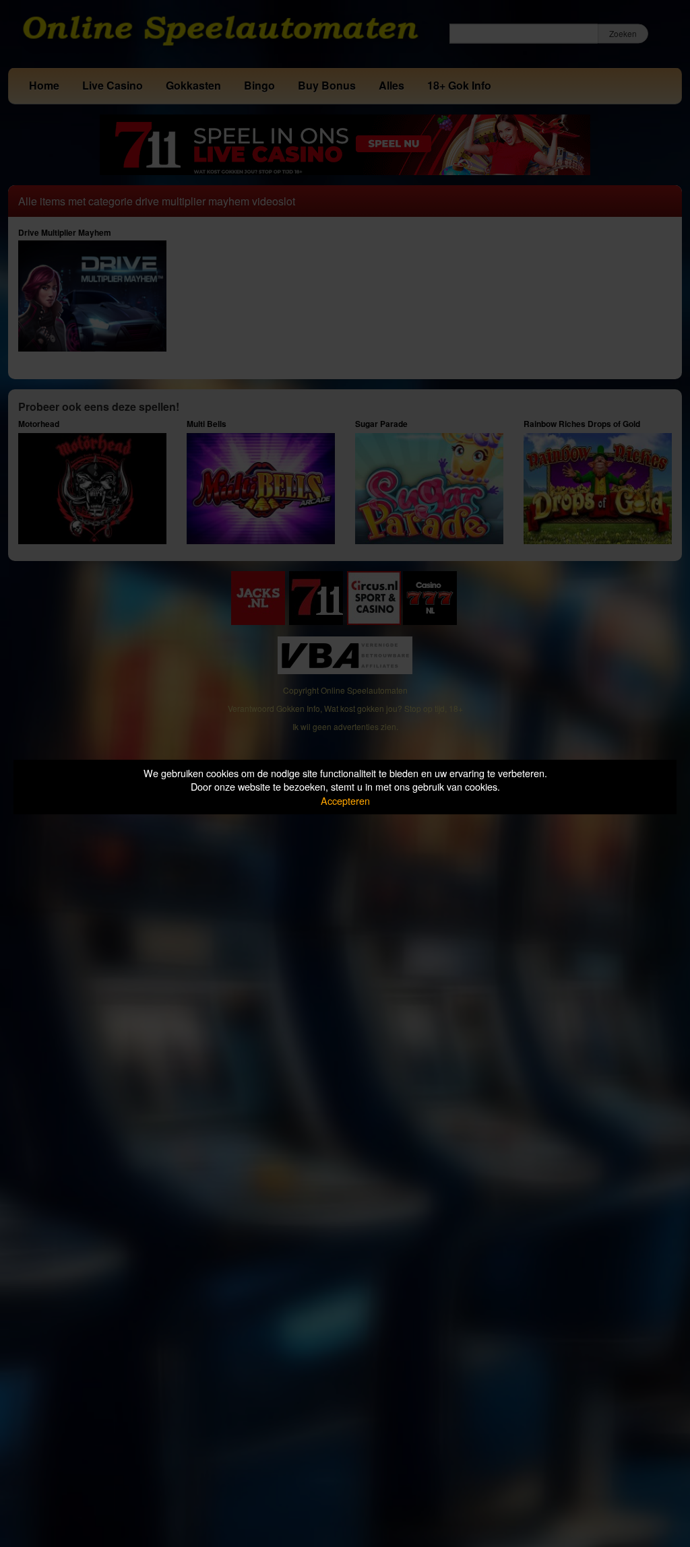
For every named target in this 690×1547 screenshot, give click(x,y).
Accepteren (345, 800)
